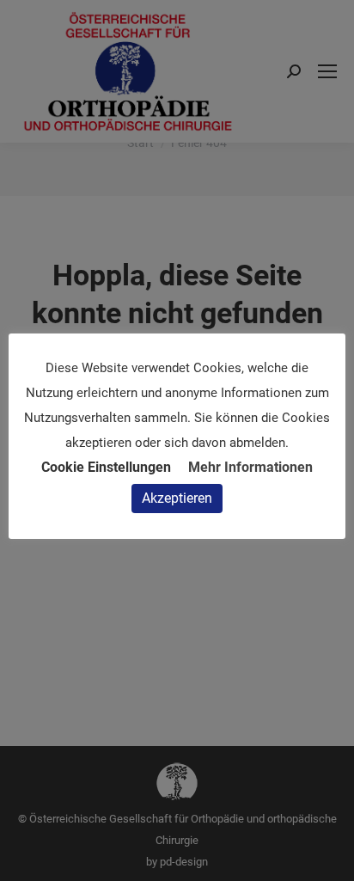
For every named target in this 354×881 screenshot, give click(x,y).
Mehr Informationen (250, 467)
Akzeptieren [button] (177, 498)
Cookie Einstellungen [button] (106, 467)
